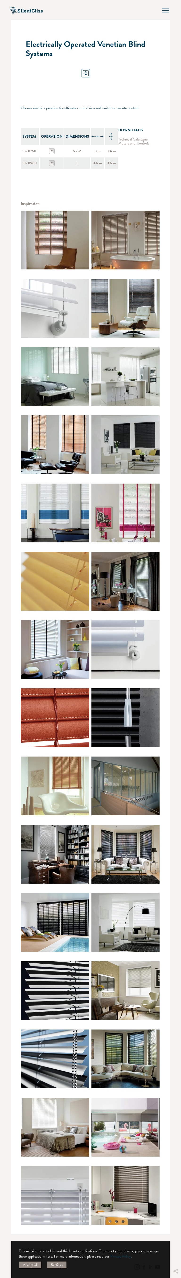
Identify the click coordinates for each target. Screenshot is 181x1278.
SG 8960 (29, 163)
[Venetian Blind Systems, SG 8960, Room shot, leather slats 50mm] (55, 854)
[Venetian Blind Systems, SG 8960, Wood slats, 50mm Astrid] (125, 581)
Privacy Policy (120, 1256)
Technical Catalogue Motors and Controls (133, 141)
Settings (57, 1265)
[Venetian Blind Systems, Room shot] (125, 786)
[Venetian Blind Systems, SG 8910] (55, 581)
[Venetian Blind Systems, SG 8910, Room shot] (55, 786)
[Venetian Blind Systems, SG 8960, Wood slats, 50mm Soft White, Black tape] (55, 649)
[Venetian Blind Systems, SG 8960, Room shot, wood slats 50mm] (125, 240)
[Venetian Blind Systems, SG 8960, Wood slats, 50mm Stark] (125, 922)
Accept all (30, 1265)
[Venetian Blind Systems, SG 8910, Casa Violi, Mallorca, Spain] (125, 1127)
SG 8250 (29, 151)
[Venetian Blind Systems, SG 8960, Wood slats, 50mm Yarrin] (125, 444)
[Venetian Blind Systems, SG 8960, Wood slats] (55, 240)
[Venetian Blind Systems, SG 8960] (125, 376)
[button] (175, 1235)
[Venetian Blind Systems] (55, 990)
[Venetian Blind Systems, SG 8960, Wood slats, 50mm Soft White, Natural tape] (55, 1127)
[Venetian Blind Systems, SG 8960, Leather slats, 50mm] (55, 717)
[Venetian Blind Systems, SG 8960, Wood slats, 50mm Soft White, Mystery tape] (55, 376)
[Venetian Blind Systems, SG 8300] (55, 1059)
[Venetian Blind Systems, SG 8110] (55, 308)
